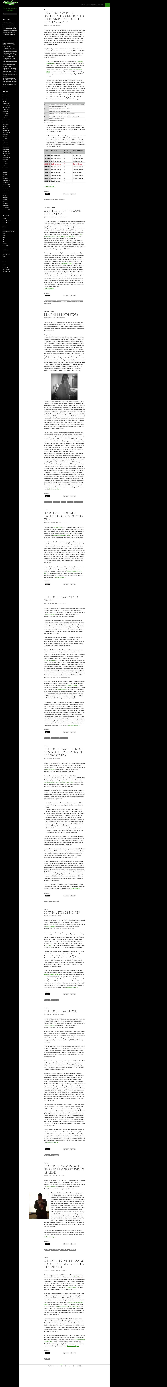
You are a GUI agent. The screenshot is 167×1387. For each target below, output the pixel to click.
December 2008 (6, 184)
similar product (61, 689)
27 (73, 1366)
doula (63, 502)
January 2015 (6, 149)
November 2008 (6, 186)
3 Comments (57, 915)
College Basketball (7, 220)
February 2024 (6, 103)
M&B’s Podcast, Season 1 (8, 25)
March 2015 (5, 145)
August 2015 (6, 134)
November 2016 (6, 120)
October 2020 (6, 109)
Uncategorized (6, 254)
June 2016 (5, 128)
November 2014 (6, 153)
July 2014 (5, 161)
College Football (49, 207)
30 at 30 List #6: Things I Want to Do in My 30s (9, 84)
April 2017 (5, 117)
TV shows (48, 945)
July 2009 (5, 170)
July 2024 (5, 101)
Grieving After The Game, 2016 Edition (62, 212)
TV (3, 252)
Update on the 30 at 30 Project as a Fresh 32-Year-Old (64, 516)
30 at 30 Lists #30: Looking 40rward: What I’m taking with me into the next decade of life (10, 28)
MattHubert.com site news (9, 231)
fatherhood (63, 1249)
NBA (45, 9)
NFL (4, 239)
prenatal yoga (78, 502)
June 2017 (5, 115)
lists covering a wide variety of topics (68, 1306)
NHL (4, 241)
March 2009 (5, 178)
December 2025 (6, 97)
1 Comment (58, 25)
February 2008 (6, 205)
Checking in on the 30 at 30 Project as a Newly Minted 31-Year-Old (64, 1264)
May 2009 (5, 174)
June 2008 (5, 197)
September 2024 (6, 99)
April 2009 (5, 176)
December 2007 (6, 209)
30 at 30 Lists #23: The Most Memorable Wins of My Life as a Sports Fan (64, 752)
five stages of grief (66, 263)
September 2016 (6, 122)
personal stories (49, 311)
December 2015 (6, 130)
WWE (4, 256)
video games (63, 738)
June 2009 (5, 172)
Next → (80, 1366)
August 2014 (6, 159)
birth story (48, 502)
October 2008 (6, 188)
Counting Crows (71, 1287)
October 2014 (6, 155)
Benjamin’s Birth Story (61, 314)
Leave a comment (63, 217)
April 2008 (5, 201)
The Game (47, 303)
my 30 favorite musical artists (61, 535)
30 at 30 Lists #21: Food (60, 1011)
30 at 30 (83, 4)
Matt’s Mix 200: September (9, 32)
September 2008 (6, 191)
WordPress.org (6, 271)
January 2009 (6, 182)
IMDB (46, 974)
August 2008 (6, 193)
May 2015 (5, 140)
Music (4, 235)
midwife (70, 502)
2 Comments (61, 317)
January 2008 (6, 207)
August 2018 (6, 113)
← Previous (50, 1366)
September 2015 (6, 132)
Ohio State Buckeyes (76, 301)
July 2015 (5, 136)
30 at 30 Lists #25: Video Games (61, 598)
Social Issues (6, 250)
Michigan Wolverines (63, 301)
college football (50, 301)
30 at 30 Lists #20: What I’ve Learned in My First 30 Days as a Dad (64, 1169)
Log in (4, 265)
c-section (56, 502)
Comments (6, 269)
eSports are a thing (49, 660)
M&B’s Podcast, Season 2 (8, 22)
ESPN (4, 227)
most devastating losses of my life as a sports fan (58, 782)
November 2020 (6, 107)
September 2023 (6, 105)
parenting (72, 1249)
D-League (5, 225)
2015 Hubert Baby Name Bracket (95, 4)
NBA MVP (62, 199)
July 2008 (5, 195)
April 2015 (5, 143)
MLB (4, 233)
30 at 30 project (57, 527)
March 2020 (5, 111)
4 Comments (61, 1175)
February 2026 (6, 95)
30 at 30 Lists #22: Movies (62, 912)
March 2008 (5, 203)
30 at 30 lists (54, 738)
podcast (4, 247)
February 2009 (6, 180)
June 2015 (5, 138)
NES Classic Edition (71, 685)
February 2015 (6, 147)
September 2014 (6, 157)
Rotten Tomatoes (54, 974)
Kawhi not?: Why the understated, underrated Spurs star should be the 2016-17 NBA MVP (64, 17)
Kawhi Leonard (49, 199)
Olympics (5, 243)
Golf (4, 229)
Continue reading (50, 186)
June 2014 (5, 163)
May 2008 (5, 199)
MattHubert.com (10, 3)
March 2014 (5, 168)
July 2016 (5, 126)
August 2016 (6, 124)
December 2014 (6, 151)
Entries (5, 267)
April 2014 (5, 166)
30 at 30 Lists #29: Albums (9, 34)
